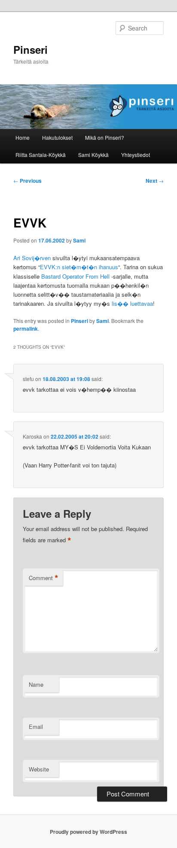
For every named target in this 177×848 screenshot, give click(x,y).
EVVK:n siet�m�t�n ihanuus (79, 267)
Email (36, 726)
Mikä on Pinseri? (104, 137)
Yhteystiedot (135, 154)
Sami (79, 240)
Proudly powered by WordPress (88, 832)
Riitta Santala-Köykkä (40, 154)
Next (155, 180)
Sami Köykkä (93, 154)
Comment (43, 578)
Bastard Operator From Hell (75, 276)
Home (22, 137)
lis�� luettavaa (132, 303)
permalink (25, 328)
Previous (27, 180)
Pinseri (30, 49)
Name (36, 684)
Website (39, 769)
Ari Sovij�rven (32, 258)
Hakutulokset (57, 137)
